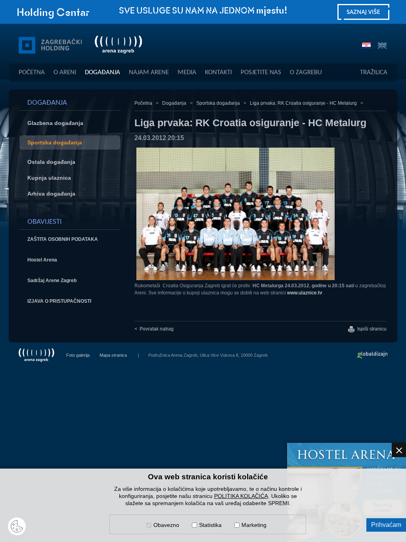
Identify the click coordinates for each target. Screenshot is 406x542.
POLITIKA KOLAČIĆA (241, 496)
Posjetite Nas (261, 72)
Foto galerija (78, 355)
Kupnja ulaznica (49, 178)
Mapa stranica (113, 355)
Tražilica (373, 72)
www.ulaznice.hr (304, 293)
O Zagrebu (306, 72)
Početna (32, 72)
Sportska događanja (54, 142)
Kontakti (218, 72)
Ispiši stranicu (371, 329)
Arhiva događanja (51, 193)
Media (187, 72)
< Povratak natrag (154, 329)
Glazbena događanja (55, 123)
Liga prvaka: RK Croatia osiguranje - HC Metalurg (303, 103)
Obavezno (166, 525)
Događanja (102, 72)
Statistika (210, 525)
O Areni (65, 72)
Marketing (253, 525)
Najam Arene (149, 72)
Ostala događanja (51, 162)
